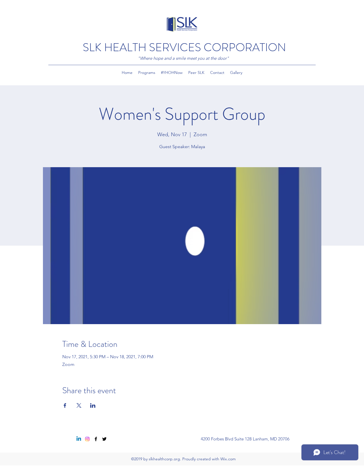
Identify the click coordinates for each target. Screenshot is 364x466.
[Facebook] (96, 439)
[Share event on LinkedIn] (93, 405)
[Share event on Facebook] (65, 405)
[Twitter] (104, 439)
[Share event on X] (79, 405)
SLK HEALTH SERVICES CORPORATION (184, 47)
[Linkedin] (79, 439)
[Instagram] (87, 439)
